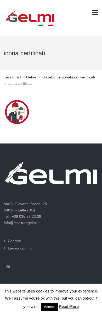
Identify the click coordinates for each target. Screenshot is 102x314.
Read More (69, 306)
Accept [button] (49, 307)
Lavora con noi (20, 248)
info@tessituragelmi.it (21, 223)
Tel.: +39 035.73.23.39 (22, 216)
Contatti (14, 241)
